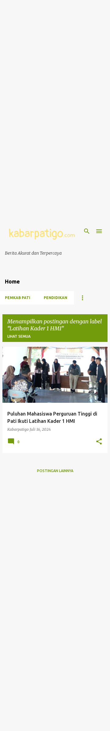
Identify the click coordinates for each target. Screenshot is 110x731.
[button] (99, 442)
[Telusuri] (86, 231)
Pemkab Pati (17, 298)
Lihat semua (19, 336)
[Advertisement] (55, 55)
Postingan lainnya (55, 471)
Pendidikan (55, 298)
